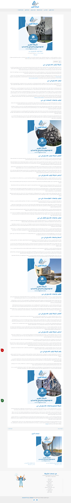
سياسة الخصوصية (26, 497)
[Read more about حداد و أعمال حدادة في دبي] (22, 449)
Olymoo (31, 497)
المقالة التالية (10, 428)
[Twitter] (34, 500)
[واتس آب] (2, 400)
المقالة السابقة (60, 428)
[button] (17, 10)
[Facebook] (37, 500)
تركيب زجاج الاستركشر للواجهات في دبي (54, 463)
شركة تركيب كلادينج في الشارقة (39, 97)
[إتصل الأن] (2, 350)
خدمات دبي (60, 464)
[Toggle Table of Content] (59, 62)
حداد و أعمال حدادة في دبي (29, 463)
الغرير (28, 57)
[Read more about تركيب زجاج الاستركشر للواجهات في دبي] (49, 449)
